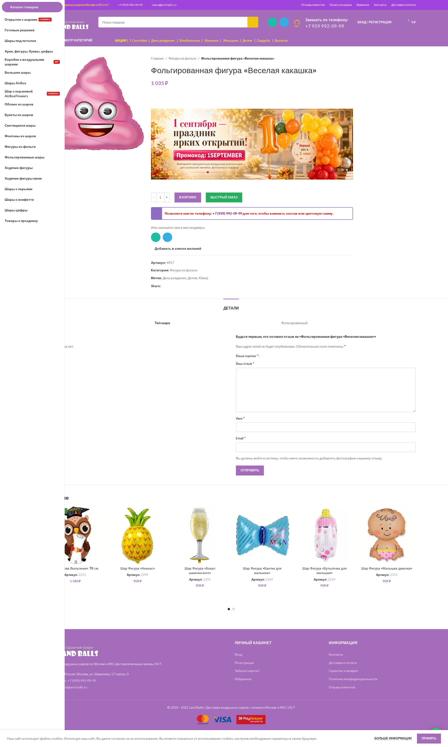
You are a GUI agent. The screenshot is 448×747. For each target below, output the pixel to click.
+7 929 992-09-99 (324, 26)
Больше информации (393, 738)
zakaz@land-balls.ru (164, 5)
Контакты (380, 5)
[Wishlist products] (398, 22)
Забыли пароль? (247, 671)
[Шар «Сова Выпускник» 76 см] (75, 535)
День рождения (163, 40)
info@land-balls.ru (74, 687)
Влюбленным (189, 40)
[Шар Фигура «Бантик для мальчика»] (262, 535)
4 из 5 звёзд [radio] (275, 355)
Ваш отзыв (245, 363)
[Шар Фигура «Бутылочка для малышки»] (324, 535)
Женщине (230, 40)
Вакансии (363, 5)
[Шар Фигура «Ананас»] (137, 535)
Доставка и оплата (403, 5)
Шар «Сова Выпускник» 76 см (75, 568)
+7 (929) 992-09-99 (130, 5)
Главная (157, 58)
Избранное (243, 679)
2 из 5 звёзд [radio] (268, 355)
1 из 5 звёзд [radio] (265, 355)
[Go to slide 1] (229, 609)
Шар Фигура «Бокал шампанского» (200, 570)
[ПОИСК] (252, 22)
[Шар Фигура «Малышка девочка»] (387, 535)
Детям (247, 40)
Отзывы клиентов (313, 5)
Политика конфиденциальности (353, 679)
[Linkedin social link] (169, 286)
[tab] (231, 306)
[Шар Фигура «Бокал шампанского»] (200, 535)
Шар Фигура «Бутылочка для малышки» (324, 570)
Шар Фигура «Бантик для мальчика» (262, 570)
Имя (240, 418)
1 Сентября (138, 40)
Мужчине (211, 40)
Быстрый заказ (224, 197)
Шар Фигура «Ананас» (137, 568)
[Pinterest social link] (164, 286)
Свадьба (263, 40)
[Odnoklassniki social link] (175, 286)
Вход (238, 654)
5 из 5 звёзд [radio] (279, 355)
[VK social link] (180, 286)
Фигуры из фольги (182, 58)
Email (241, 438)
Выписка (281, 40)
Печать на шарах (340, 5)
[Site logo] (68, 22)
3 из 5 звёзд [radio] (272, 355)
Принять (429, 738)
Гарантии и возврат (343, 671)
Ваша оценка (247, 355)
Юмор (203, 278)
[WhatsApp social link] (272, 22)
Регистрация (244, 663)
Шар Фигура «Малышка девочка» (386, 568)
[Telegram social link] (284, 22)
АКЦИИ (120, 40)
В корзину (187, 197)
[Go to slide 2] (233, 609)
